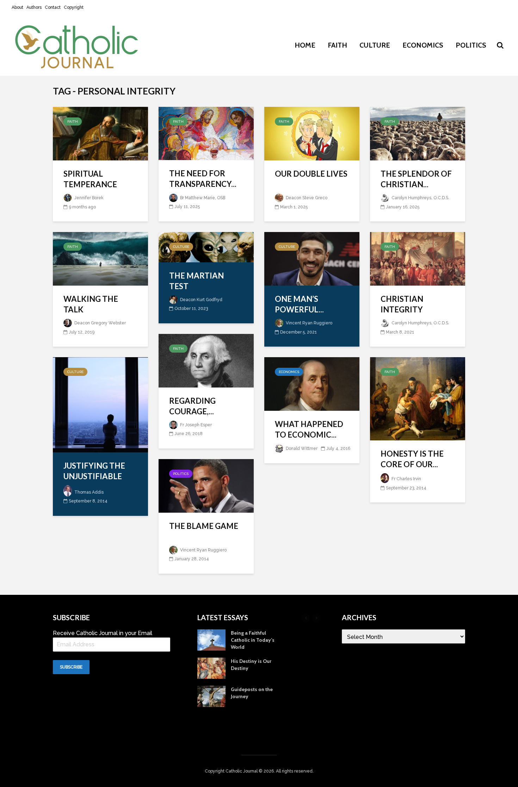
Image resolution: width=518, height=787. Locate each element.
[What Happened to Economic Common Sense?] (311, 383)
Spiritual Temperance (90, 179)
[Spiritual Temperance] (100, 133)
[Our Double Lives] (311, 133)
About (17, 7)
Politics (471, 45)
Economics (422, 45)
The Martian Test (196, 281)
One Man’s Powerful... (299, 304)
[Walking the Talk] (100, 258)
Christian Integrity (402, 304)
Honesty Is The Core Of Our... (412, 459)
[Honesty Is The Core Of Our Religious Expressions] (417, 398)
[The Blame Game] (206, 485)
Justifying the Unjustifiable (94, 471)
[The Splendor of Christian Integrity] (417, 133)
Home (305, 45)
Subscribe (71, 667)
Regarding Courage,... (192, 406)
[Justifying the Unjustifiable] (100, 404)
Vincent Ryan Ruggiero (308, 323)
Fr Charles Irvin (405, 478)
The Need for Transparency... (202, 179)
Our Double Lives (311, 173)
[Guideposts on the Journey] (211, 696)
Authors (34, 7)
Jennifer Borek (88, 197)
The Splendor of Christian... (416, 179)
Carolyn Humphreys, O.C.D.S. (419, 197)
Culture (374, 45)
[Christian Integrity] (417, 258)
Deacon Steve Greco (306, 197)
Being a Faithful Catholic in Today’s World (253, 640)
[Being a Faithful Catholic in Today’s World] (211, 639)
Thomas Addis (88, 492)
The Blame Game (203, 526)
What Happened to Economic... (309, 429)
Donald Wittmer (301, 448)
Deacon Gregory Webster (99, 323)
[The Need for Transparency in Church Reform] (206, 132)
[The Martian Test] (206, 246)
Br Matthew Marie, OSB (202, 197)
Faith (337, 45)
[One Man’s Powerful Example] (311, 258)
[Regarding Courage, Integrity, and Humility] (206, 360)
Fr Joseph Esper (195, 424)
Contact (53, 7)
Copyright (74, 7)
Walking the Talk (90, 304)
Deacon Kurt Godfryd (200, 299)
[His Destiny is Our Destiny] (211, 667)
